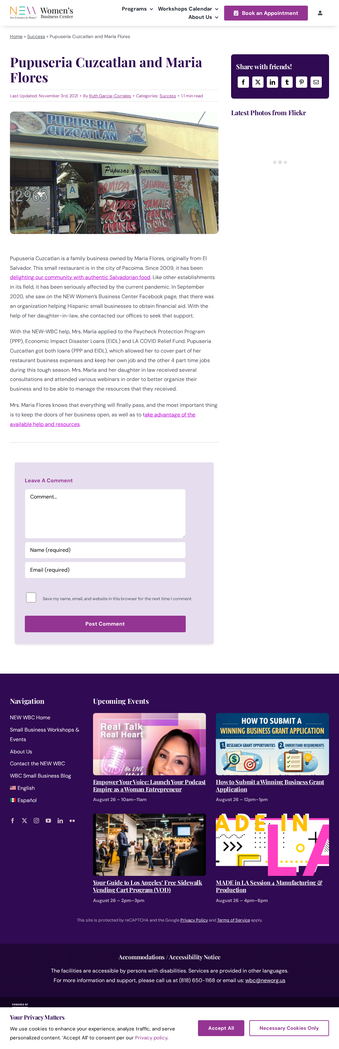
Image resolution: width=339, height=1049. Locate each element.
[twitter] (24, 820)
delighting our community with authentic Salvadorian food (80, 277)
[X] (258, 82)
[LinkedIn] (272, 82)
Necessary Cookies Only (289, 1028)
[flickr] (72, 820)
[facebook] (12, 820)
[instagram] (36, 820)
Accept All (221, 1028)
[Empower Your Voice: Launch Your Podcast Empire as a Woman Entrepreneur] (149, 717)
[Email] (316, 82)
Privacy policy (151, 1037)
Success (36, 36)
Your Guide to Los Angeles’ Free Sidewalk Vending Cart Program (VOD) (147, 886)
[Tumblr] (287, 82)
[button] (266, 13)
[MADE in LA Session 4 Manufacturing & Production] (272, 818)
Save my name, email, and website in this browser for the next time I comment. (117, 598)
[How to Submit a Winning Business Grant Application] (272, 717)
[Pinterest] (301, 82)
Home (16, 36)
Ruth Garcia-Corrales (110, 96)
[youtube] (48, 820)
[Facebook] (243, 82)
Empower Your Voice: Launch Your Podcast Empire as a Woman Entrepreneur (149, 786)
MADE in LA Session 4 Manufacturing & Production (269, 886)
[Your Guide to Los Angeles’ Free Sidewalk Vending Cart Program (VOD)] (149, 818)
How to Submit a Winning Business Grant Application (270, 786)
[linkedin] (60, 820)
